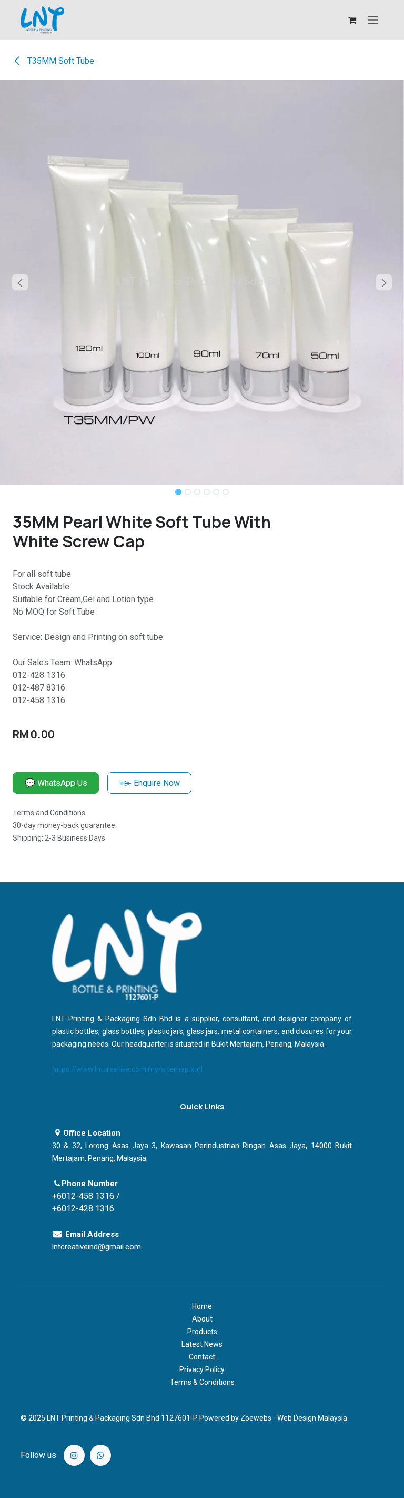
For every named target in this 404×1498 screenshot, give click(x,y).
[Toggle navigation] (372, 20)
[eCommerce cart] (351, 20)
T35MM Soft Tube (59, 61)
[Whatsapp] (100, 1455)
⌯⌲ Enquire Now (149, 783)
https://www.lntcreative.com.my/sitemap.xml (127, 1069)
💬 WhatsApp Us (56, 783)
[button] (20, 282)
